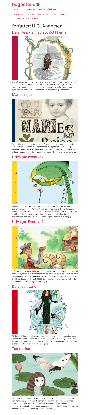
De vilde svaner (25, 286)
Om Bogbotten (20, 18)
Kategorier (64, 14)
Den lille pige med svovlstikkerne (39, 32)
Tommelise (21, 349)
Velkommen (18, 14)
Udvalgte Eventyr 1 (27, 222)
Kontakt (35, 18)
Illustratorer (43, 14)
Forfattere (31, 14)
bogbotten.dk (26, 4)
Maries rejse (22, 94)
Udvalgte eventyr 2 (28, 157)
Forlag (53, 14)
